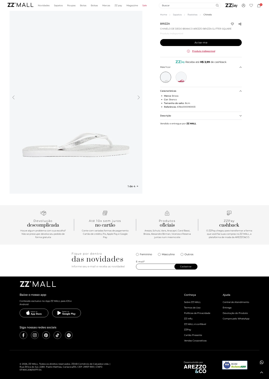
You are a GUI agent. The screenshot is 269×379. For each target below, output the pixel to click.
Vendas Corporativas (195, 340)
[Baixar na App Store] (34, 313)
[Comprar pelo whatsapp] (261, 362)
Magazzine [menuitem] (132, 5)
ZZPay (187, 329)
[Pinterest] (46, 335)
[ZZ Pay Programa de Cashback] (231, 5)
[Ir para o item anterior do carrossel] (13, 97)
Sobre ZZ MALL (192, 302)
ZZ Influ (188, 318)
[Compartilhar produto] (240, 24)
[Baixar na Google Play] (66, 313)
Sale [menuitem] (144, 5)
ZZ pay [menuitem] (118, 5)
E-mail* (140, 261)
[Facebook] (23, 335)
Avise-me (201, 42)
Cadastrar (186, 266)
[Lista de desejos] (251, 5)
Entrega (227, 307)
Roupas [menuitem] (71, 5)
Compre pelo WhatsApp (236, 318)
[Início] (20, 5)
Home (163, 14)
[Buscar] (217, 5)
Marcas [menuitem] (106, 5)
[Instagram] (35, 335)
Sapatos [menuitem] (58, 5)
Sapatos (177, 14)
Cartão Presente (193, 335)
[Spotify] (69, 335)
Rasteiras (192, 14)
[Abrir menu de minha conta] (243, 5)
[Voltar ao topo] (261, 372)
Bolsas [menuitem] (94, 5)
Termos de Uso (192, 307)
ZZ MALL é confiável (195, 324)
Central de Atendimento (236, 302)
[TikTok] (57, 335)
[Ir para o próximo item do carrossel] (138, 97)
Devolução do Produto (235, 313)
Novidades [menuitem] (44, 5)
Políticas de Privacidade (197, 313)
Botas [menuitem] (83, 5)
